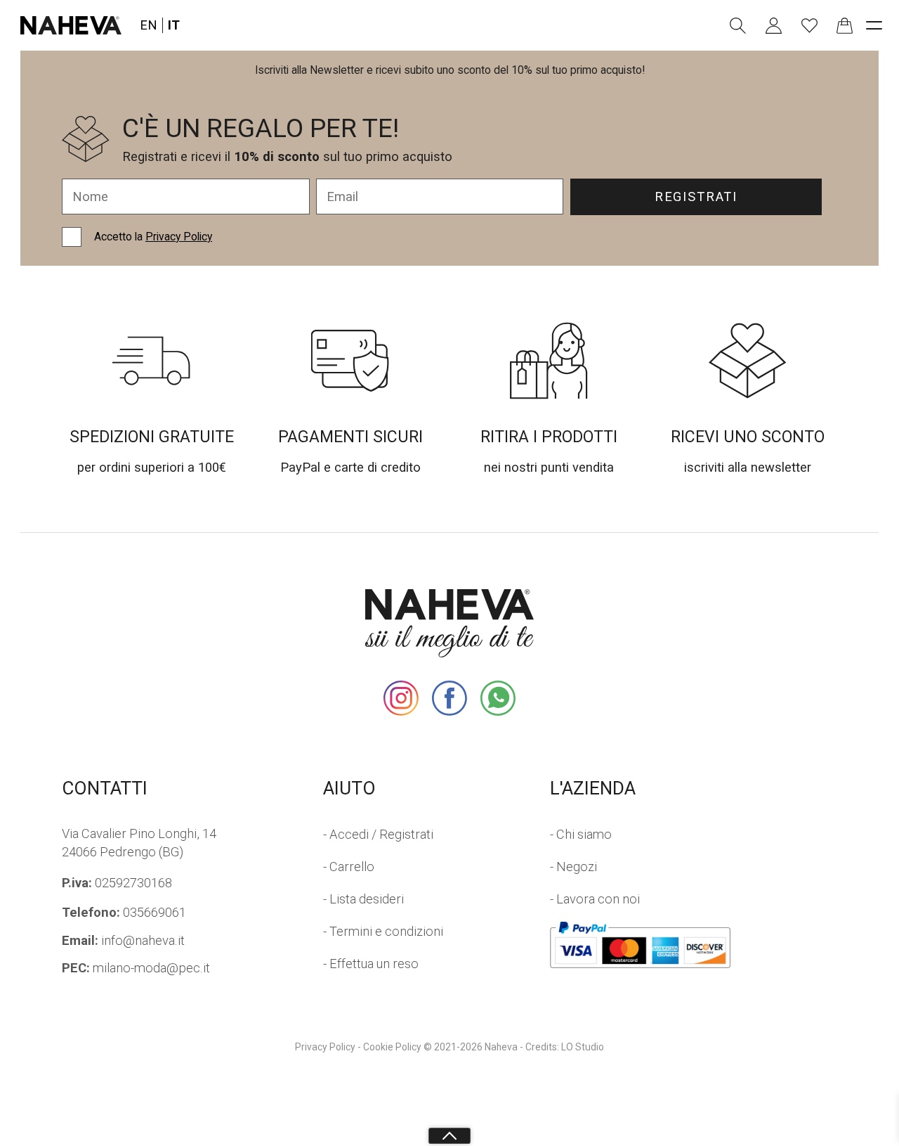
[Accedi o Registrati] (773, 25)
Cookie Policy (392, 1046)
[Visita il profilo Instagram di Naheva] (401, 698)
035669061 (124, 912)
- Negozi (573, 866)
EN (148, 25)
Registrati (696, 196)
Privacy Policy (178, 236)
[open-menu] (874, 25)
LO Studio (582, 1046)
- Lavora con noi (595, 898)
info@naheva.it (123, 940)
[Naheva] (71, 25)
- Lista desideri (363, 898)
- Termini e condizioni (383, 931)
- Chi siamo (581, 834)
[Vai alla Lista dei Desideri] (809, 25)
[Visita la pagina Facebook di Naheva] (449, 698)
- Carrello (348, 866)
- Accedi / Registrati (378, 834)
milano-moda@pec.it (136, 967)
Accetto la (153, 236)
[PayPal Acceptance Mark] (640, 945)
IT (174, 25)
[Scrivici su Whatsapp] (498, 698)
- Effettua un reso (371, 963)
